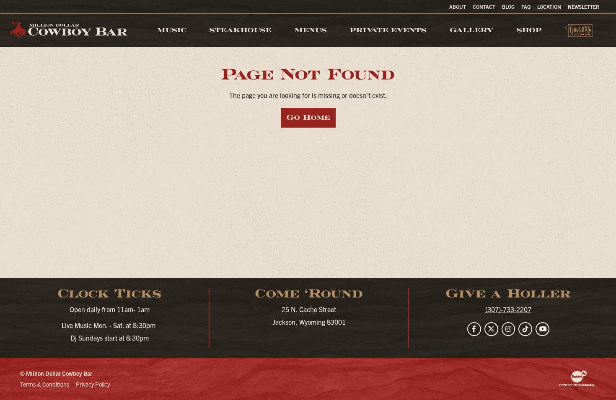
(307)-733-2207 (508, 309)
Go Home (308, 117)
